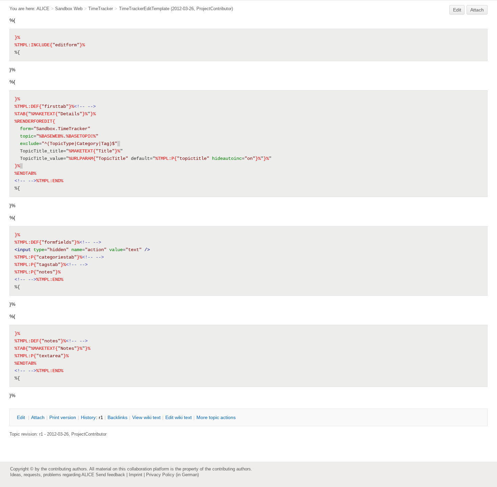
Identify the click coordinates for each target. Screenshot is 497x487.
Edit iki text (178, 417)
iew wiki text (146, 417)
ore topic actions (216, 417)
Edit (457, 10)
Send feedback (110, 474)
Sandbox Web (68, 8)
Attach (477, 10)
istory (88, 417)
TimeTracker (100, 8)
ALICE (43, 8)
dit (21, 417)
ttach (38, 417)
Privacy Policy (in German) (172, 474)
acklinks (117, 417)
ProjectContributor (214, 8)
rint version (62, 417)
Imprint (135, 474)
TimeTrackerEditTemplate (144, 8)
